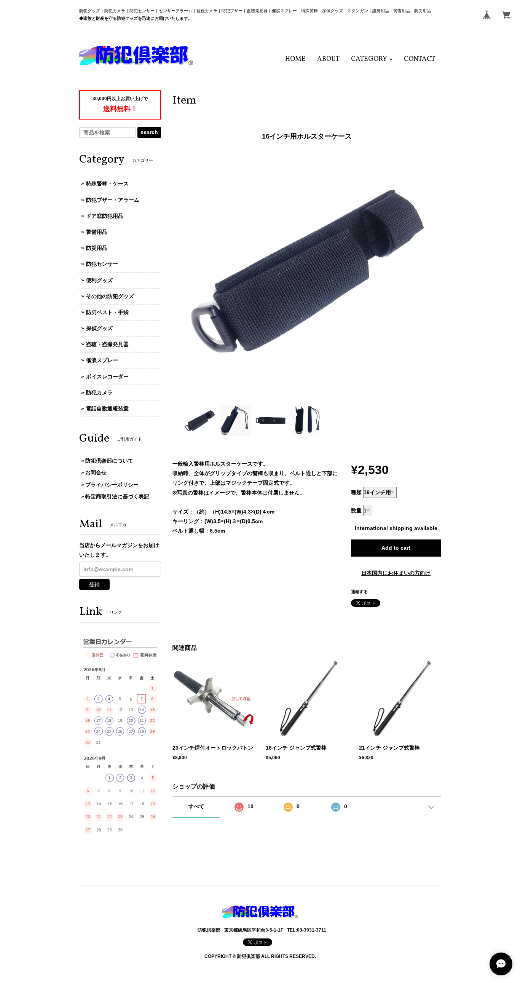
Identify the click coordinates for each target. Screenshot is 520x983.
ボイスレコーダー (107, 376)
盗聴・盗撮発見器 (107, 344)
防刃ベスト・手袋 (107, 312)
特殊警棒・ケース (107, 183)
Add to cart (395, 548)
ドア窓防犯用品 (104, 216)
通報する (359, 591)
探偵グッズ (99, 328)
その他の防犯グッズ (110, 296)
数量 (356, 510)
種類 (356, 492)
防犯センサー (102, 264)
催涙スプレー (102, 360)
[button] (371, 59)
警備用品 (96, 232)
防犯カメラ (99, 392)
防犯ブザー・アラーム (112, 200)
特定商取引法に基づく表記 (117, 496)
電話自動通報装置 (107, 408)
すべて (196, 806)
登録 (94, 584)
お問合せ (96, 472)
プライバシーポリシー (112, 485)
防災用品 (96, 248)
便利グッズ (99, 280)
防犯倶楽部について (109, 461)
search (149, 132)
